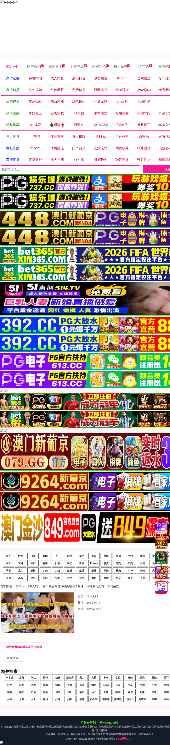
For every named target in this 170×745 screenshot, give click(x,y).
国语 (154, 692)
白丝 (33, 692)
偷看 (45, 684)
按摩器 (118, 699)
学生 (33, 677)
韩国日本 (55, 66)
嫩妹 (93, 570)
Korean (94, 563)
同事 (8, 570)
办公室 (94, 699)
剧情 (57, 563)
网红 (69, 563)
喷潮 (117, 692)
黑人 (81, 677)
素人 (20, 570)
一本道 (9, 677)
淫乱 (57, 692)
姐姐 (45, 699)
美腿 (8, 577)
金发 (81, 577)
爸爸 (81, 699)
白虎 (9, 684)
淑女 (21, 684)
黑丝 (45, 692)
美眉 (130, 692)
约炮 (142, 570)
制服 (45, 563)
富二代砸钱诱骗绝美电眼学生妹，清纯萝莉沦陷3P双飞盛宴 (81, 586)
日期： (82, 602)
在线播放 (12, 658)
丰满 (105, 677)
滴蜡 (57, 684)
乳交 (118, 577)
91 (57, 556)
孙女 (33, 684)
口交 (130, 563)
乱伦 (69, 577)
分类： (82, 596)
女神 (9, 699)
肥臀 (105, 692)
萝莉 (93, 556)
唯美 (130, 677)
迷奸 (20, 563)
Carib (106, 684)
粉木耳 (130, 699)
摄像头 (70, 677)
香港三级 (77, 66)
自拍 (69, 556)
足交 (118, 563)
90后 (69, 692)
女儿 (33, 699)
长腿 (69, 684)
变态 (130, 684)
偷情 (106, 577)
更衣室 (142, 699)
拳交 (130, 577)
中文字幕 (142, 66)
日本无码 (120, 66)
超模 (32, 570)
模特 (142, 556)
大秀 (93, 677)
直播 (69, 570)
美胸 (118, 570)
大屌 (21, 699)
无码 (142, 563)
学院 (21, 692)
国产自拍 (33, 66)
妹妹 (57, 699)
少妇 (45, 570)
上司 (21, 677)
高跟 (20, 577)
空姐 (130, 556)
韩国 (45, 556)
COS (130, 570)
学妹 (106, 556)
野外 (45, 677)
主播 (81, 563)
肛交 (106, 563)
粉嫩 (142, 692)
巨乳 (32, 563)
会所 (81, 692)
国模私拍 (99, 66)
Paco (117, 684)
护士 (154, 684)
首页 (18, 586)
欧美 (20, 556)
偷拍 (81, 556)
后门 (93, 692)
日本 (32, 556)
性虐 (142, 684)
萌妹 (57, 677)
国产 (8, 556)
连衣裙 (106, 699)
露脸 (154, 677)
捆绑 (154, 699)
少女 (57, 577)
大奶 (57, 570)
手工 (8, 563)
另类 (142, 677)
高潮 (81, 684)
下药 (142, 577)
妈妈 (69, 699)
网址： (82, 609)
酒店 (93, 684)
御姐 (93, 577)
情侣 (118, 556)
